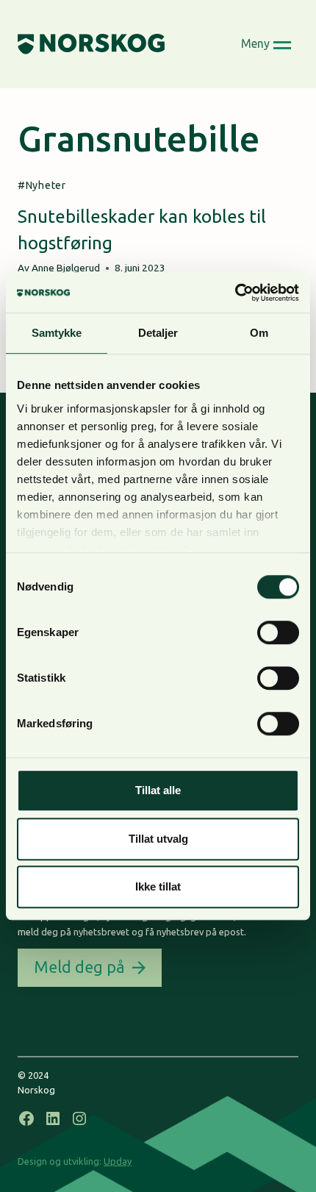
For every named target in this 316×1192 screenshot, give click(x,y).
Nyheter (46, 185)
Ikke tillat (158, 886)
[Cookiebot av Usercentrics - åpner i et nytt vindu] (234, 292)
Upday (118, 1161)
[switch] (278, 632)
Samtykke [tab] (57, 332)
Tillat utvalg (158, 838)
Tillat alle (158, 790)
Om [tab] (259, 332)
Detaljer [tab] (158, 332)
